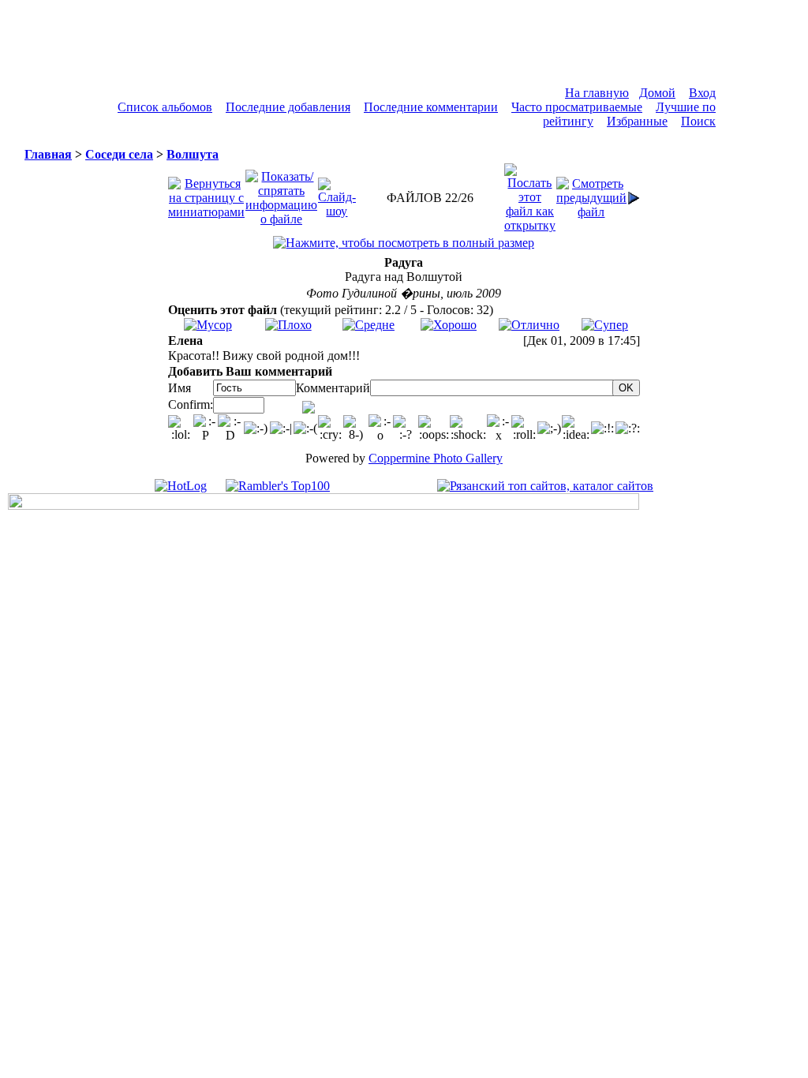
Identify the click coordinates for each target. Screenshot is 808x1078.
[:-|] (281, 428)
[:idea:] (576, 428)
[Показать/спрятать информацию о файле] (281, 193)
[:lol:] (180, 428)
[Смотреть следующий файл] (633, 193)
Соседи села (119, 154)
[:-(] (305, 428)
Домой (657, 92)
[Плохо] (288, 324)
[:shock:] (468, 428)
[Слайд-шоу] (337, 193)
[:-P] (206, 428)
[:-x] (499, 428)
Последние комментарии (431, 107)
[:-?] (405, 428)
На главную (597, 92)
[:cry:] (330, 428)
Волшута (192, 154)
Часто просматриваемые (576, 107)
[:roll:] (524, 428)
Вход (702, 92)
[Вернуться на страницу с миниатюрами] (206, 193)
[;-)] (549, 428)
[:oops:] (434, 428)
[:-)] (255, 428)
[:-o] (381, 428)
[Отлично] (529, 324)
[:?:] (627, 428)
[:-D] (230, 428)
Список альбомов (165, 107)
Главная (48, 154)
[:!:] (602, 428)
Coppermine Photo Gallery (435, 458)
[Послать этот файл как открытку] (530, 193)
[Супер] (605, 324)
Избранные (637, 121)
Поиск (698, 121)
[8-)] (355, 428)
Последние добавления (288, 107)
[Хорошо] (449, 324)
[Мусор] (208, 324)
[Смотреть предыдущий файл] (591, 193)
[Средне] (368, 324)
